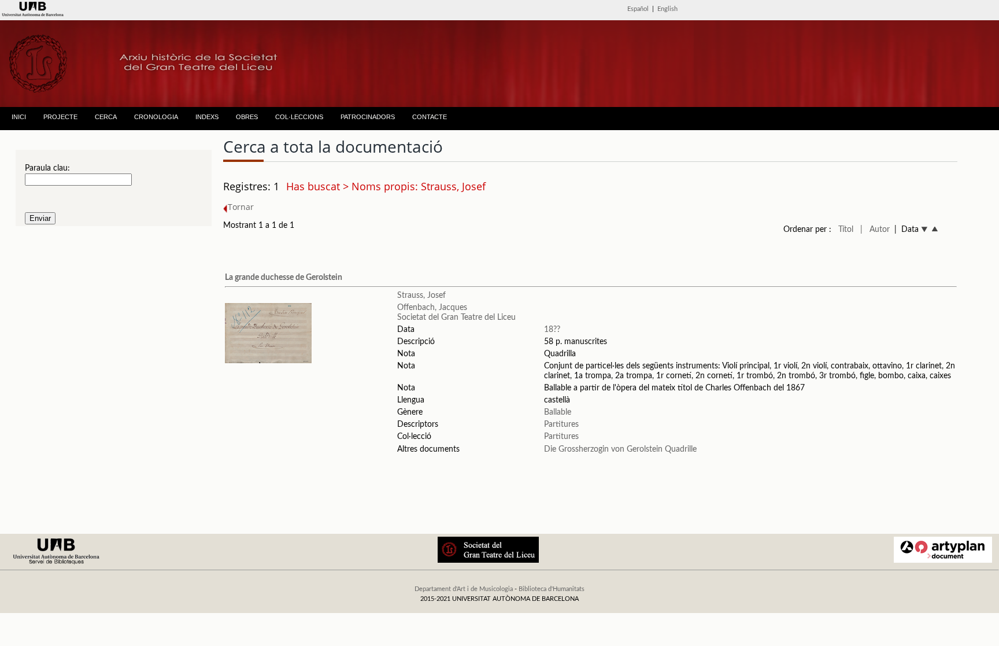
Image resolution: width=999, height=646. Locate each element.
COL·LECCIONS (299, 116)
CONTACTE (429, 116)
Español (638, 9)
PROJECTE (60, 116)
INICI (19, 116)
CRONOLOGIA (156, 116)
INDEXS (207, 116)
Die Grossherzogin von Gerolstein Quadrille (620, 449)
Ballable (557, 412)
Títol (845, 230)
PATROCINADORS (368, 116)
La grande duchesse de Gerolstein (283, 278)
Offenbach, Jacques (432, 308)
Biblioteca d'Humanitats (551, 589)
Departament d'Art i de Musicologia (464, 589)
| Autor (875, 230)
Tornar (241, 206)
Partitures (561, 424)
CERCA (106, 116)
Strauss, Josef (421, 295)
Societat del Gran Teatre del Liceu (456, 317)
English (667, 9)
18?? (552, 330)
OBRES (247, 116)
